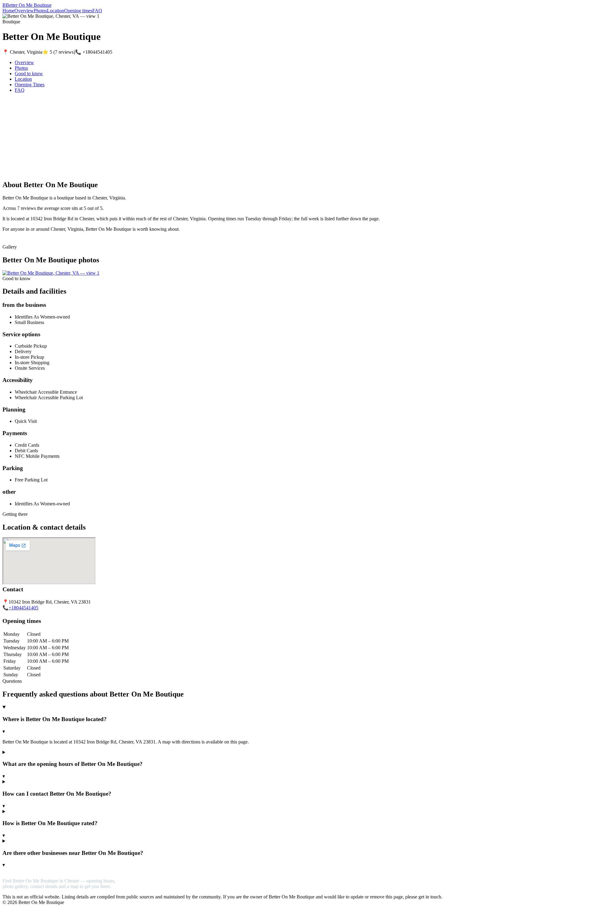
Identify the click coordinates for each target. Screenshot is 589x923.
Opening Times (29, 84)
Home (8, 10)
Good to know (29, 73)
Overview (24, 10)
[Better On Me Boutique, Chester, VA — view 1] (50, 273)
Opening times (78, 10)
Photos (40, 10)
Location (55, 10)
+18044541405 (23, 607)
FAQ (97, 10)
